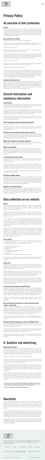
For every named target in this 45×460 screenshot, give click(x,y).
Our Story (7, 447)
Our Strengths (22, 447)
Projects (30, 447)
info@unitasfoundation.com (34, 451)
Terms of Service (16, 457)
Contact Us (37, 447)
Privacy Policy (7, 457)
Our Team (14, 447)
